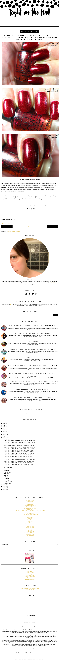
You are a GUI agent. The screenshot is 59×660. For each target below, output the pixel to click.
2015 (4, 436)
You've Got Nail (30, 535)
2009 (4, 491)
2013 (4, 484)
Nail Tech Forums (30, 589)
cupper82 (29, 279)
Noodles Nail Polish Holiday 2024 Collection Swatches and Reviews (33, 381)
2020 (4, 428)
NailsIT (30, 518)
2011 (4, 487)
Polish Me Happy (30, 526)
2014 (4, 437)
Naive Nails (30, 519)
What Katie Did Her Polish (30, 532)
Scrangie (30, 530)
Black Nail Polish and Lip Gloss (30, 503)
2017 (4, 433)
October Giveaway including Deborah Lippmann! (33, 333)
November (7, 467)
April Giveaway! (32, 341)
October (7, 469)
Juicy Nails (30, 516)
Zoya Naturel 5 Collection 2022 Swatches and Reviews (33, 397)
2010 (4, 489)
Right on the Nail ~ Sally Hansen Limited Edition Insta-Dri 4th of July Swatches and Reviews (33, 326)
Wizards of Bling (30, 534)
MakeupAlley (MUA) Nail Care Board (30, 588)
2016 (4, 434)
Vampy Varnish (30, 531)
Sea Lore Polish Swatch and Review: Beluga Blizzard (19, 445)
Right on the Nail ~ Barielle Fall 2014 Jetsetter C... (18, 455)
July (5, 473)
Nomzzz (30, 522)
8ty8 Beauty (30, 571)
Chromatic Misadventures (30, 505)
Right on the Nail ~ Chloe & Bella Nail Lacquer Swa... (19, 448)
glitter (28, 205)
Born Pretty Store (30, 572)
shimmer (48, 205)
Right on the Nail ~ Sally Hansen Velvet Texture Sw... (19, 453)
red (44, 205)
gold (32, 205)
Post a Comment (5, 223)
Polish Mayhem (30, 525)
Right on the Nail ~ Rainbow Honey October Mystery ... (20, 459)
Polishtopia (30, 529)
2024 (4, 422)
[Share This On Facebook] (25, 209)
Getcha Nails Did (30, 513)
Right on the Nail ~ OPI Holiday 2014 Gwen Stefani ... (19, 462)
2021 (4, 426)
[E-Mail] (53, 282)
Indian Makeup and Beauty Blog (30, 514)
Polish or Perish (30, 527)
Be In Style (30, 501)
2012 (4, 486)
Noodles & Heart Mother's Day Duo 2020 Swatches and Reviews (33, 349)
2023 (4, 423)
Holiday (37, 205)
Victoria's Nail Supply (30, 579)
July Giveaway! (32, 357)
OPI (42, 205)
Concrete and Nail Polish (30, 508)
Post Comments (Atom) (14, 231)
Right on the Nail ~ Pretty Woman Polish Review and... (20, 440)
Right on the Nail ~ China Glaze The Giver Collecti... (19, 451)
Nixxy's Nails (30, 521)
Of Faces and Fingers (30, 523)
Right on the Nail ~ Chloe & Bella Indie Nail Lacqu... (19, 461)
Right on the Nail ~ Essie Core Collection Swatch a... (19, 447)
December (7, 439)
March (6, 480)
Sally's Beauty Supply (30, 576)
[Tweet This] (27, 209)
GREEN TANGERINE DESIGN (35, 659)
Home (29, 25)
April (5, 478)
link (11, 304)
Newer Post (7, 226)
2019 (4, 429)
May (5, 476)
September (7, 470)
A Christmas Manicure (10, 444)
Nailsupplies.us (30, 575)
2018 (4, 431)
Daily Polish (30, 509)
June (5, 475)
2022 (4, 425)
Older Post (51, 226)
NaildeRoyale (30, 574)
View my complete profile (29, 284)
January (6, 483)
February (7, 481)
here (39, 413)
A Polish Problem (30, 500)
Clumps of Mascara (30, 506)
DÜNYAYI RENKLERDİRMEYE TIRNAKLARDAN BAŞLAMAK (30, 510)
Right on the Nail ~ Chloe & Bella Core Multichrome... (19, 450)
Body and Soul (30, 504)
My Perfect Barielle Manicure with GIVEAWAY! (32, 389)
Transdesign (30, 577)
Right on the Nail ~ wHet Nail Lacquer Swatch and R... (19, 442)
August (6, 472)
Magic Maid (30, 517)
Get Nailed (30, 512)
